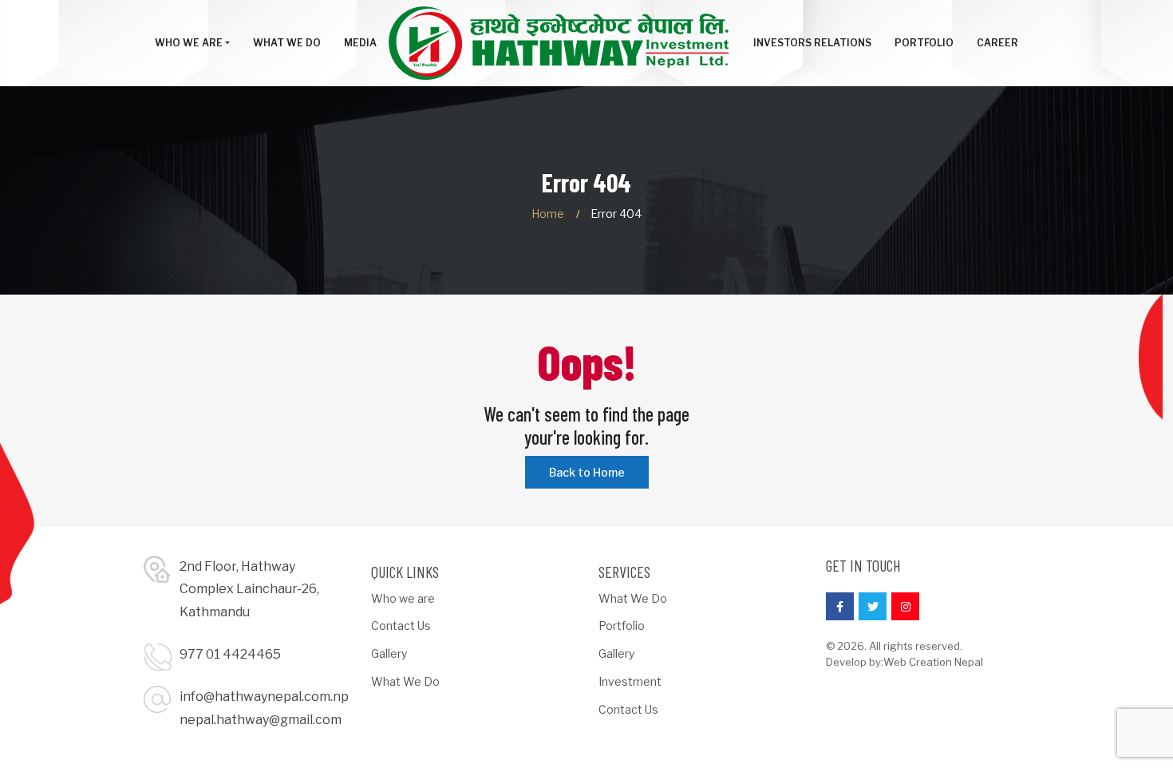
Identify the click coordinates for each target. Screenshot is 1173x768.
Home (547, 213)
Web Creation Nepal (933, 661)
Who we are (403, 598)
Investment (630, 681)
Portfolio (621, 625)
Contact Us (401, 625)
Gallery (389, 653)
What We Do (405, 681)
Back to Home (587, 472)
